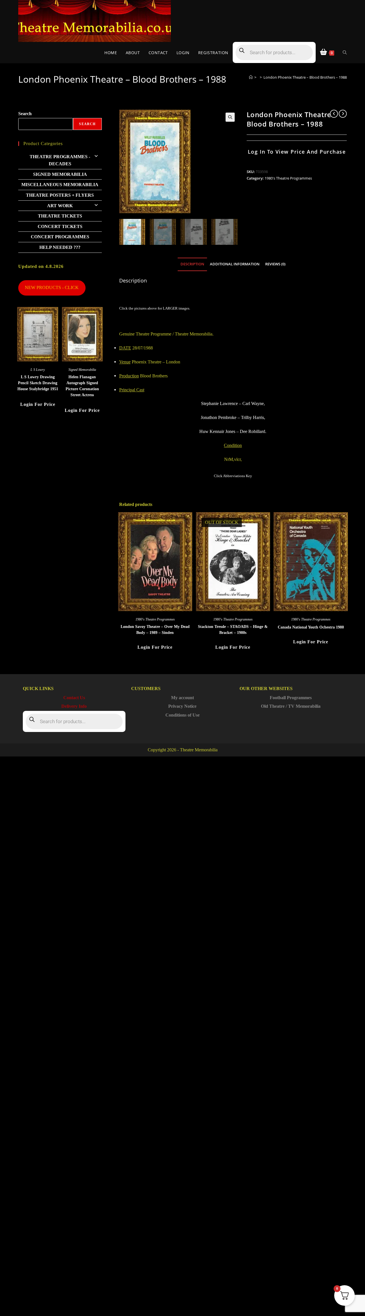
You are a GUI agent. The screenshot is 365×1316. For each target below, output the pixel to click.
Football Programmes (291, 697)
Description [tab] (192, 264)
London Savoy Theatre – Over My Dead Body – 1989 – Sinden (155, 630)
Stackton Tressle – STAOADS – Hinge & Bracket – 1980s (233, 630)
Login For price (155, 647)
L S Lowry (38, 370)
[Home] (251, 77)
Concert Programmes (60, 236)
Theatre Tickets (60, 215)
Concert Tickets (60, 226)
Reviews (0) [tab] (275, 264)
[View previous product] (334, 114)
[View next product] (343, 114)
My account (182, 697)
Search (25, 113)
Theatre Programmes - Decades (60, 160)
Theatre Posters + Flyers (60, 195)
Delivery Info (74, 706)
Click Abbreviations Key (233, 476)
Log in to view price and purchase (297, 151)
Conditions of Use (182, 715)
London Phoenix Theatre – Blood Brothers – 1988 (305, 77)
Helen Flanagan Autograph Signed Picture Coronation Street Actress (82, 386)
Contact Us (74, 697)
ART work (60, 205)
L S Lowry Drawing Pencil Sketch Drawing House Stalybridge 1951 (37, 383)
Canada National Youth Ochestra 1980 (311, 627)
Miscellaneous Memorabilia (59, 184)
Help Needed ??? (59, 247)
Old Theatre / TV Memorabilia (291, 706)
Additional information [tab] (234, 264)
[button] (230, 117)
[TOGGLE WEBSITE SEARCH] (344, 52)
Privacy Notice (182, 706)
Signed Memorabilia (60, 174)
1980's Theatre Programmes (288, 178)
